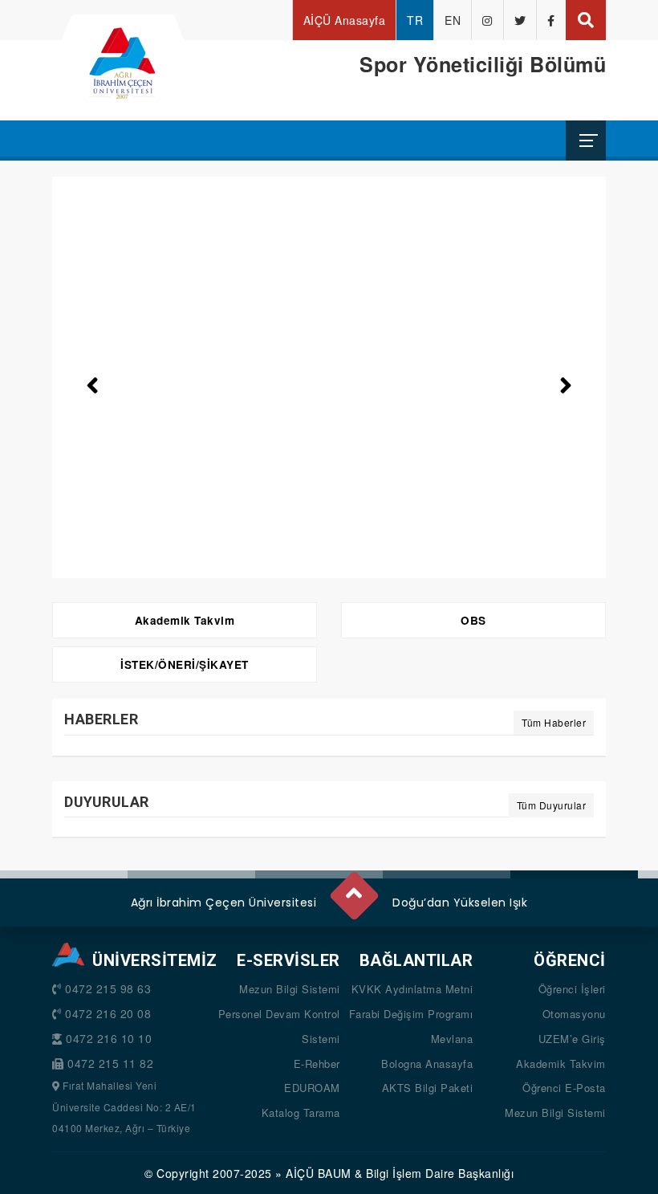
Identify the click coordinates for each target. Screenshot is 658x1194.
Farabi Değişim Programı (411, 1013)
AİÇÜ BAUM (318, 1173)
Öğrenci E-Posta (564, 1087)
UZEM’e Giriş (572, 1038)
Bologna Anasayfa (427, 1063)
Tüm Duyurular (552, 805)
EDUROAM (312, 1087)
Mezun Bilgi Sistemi (289, 988)
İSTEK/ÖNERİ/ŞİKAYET (184, 664)
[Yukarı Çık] (353, 889)
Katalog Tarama (301, 1112)
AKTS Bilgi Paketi (427, 1087)
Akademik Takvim (185, 620)
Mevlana (452, 1038)
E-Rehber (317, 1063)
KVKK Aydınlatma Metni (412, 988)
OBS (473, 620)
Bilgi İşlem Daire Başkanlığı (440, 1173)
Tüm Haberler (554, 722)
